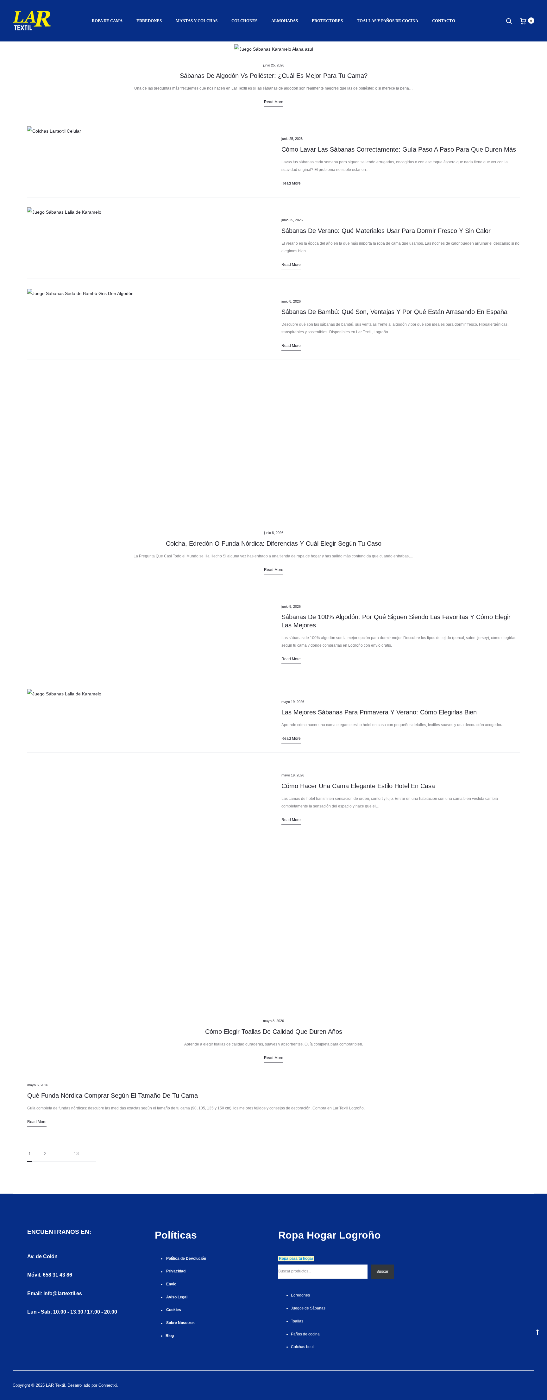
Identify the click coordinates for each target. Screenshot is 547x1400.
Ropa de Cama (107, 20)
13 (76, 1153)
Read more (273, 102)
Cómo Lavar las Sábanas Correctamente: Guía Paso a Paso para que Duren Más (398, 149)
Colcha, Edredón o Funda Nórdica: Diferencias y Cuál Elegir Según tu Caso (273, 543)
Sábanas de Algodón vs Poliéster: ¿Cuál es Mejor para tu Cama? (274, 75)
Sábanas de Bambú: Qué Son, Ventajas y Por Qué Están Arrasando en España (394, 311)
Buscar (382, 1271)
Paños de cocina (305, 1334)
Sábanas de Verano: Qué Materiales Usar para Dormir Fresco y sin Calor (386, 230)
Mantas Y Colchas (196, 20)
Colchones (244, 20)
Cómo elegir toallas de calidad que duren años (273, 1031)
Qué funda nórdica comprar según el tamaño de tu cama (112, 1095)
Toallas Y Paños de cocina (387, 20)
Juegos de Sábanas (308, 1308)
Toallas (297, 1321)
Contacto (443, 20)
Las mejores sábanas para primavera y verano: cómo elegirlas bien (379, 712)
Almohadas (284, 20)
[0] (523, 20)
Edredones (149, 20)
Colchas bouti (303, 1347)
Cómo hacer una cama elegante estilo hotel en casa (358, 785)
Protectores (327, 20)
